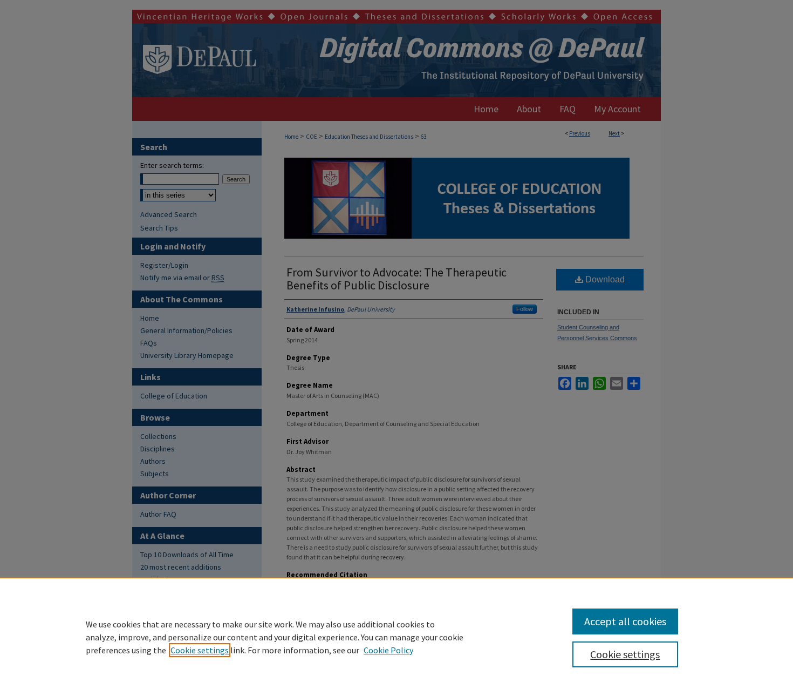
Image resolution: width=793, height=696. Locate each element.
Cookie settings (199, 650)
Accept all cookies (625, 621)
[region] (396, 636)
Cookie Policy (388, 650)
